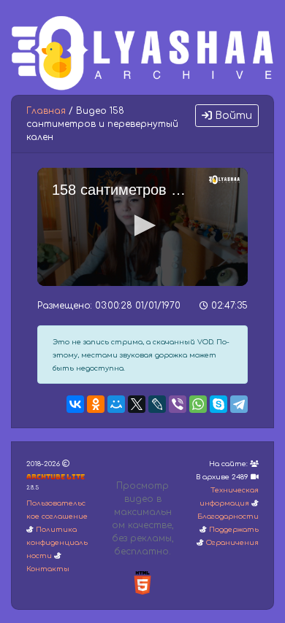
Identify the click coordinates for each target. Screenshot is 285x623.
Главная (46, 111)
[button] (142, 225)
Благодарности (228, 516)
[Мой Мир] (116, 404)
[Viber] (177, 404)
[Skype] (218, 404)
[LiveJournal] (157, 404)
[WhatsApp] (198, 404)
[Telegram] (239, 404)
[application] (142, 227)
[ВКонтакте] (75, 404)
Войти (232, 115)
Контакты (47, 569)
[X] (136, 404)
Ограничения (232, 542)
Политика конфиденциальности (57, 543)
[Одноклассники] (95, 404)
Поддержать (234, 529)
